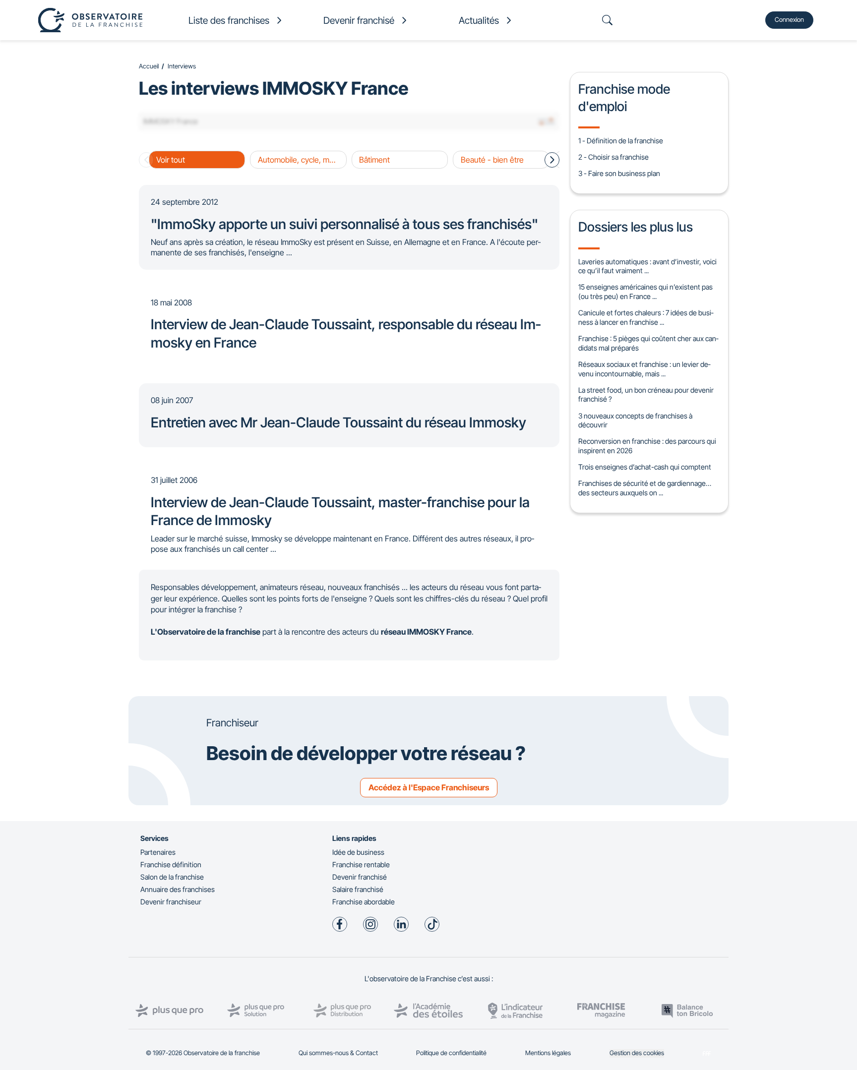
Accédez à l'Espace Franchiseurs (428, 787)
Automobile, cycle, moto (299, 160)
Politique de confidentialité (451, 1053)
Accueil (149, 66)
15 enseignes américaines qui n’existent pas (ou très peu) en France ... (645, 291)
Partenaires (158, 852)
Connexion (789, 19)
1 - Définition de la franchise (620, 140)
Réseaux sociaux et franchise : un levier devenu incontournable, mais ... (644, 369)
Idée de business (358, 852)
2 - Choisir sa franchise (613, 157)
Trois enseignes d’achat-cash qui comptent (644, 467)
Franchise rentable (361, 864)
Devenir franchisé (359, 877)
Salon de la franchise (172, 877)
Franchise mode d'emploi (624, 97)
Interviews (182, 66)
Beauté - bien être (492, 160)
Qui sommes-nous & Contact (338, 1053)
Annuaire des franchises (177, 889)
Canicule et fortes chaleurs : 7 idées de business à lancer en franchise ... (645, 317)
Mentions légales (548, 1053)
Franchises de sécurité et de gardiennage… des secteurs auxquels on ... (644, 488)
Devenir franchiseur (170, 901)
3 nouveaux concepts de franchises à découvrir (635, 420)
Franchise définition (170, 864)
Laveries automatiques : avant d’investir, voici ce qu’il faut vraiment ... (647, 266)
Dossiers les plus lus (635, 227)
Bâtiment (374, 160)
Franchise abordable (363, 901)
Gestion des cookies (637, 1053)
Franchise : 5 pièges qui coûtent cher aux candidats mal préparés (648, 343)
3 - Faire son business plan (619, 173)
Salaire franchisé (357, 889)
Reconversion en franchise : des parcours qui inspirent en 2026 (647, 446)
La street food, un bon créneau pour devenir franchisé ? (646, 395)
